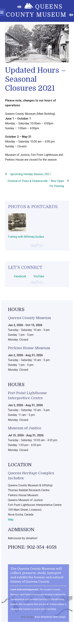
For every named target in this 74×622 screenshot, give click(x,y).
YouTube (38, 276)
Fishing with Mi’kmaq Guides (26, 236)
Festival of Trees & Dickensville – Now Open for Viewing (36, 183)
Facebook (19, 276)
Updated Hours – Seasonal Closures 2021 (35, 79)
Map (10, 519)
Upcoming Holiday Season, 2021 (30, 174)
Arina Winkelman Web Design (50, 616)
